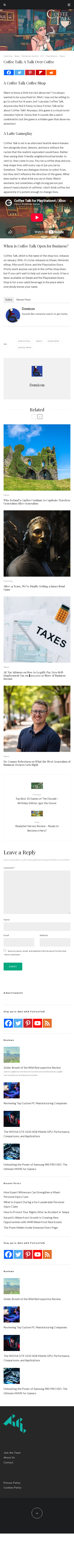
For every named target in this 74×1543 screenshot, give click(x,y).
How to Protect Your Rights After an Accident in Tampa (36, 1212)
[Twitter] (19, 72)
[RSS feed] (47, 1023)
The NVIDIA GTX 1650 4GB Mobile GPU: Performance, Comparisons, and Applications (37, 1134)
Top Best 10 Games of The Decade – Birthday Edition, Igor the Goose (37, 799)
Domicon (28, 309)
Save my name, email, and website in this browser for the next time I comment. (35, 953)
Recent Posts (24, 299)
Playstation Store (53, 277)
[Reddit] (51, 72)
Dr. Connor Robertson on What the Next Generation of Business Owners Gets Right (37, 763)
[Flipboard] (41, 72)
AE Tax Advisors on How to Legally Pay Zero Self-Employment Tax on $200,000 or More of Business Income (35, 675)
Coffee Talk (24, 341)
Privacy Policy (12, 1482)
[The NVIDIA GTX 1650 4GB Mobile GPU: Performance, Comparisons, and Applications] (12, 1119)
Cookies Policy (13, 1487)
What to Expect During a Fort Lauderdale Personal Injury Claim (34, 1204)
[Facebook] (9, 72)
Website (44, 935)
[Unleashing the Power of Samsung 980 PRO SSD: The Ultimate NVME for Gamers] (12, 1152)
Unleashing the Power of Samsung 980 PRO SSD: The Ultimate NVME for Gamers (35, 1167)
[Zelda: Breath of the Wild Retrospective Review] (12, 1055)
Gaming (8, 56)
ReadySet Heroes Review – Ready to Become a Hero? (37, 826)
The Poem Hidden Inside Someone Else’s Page (31, 1227)
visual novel (25, 347)
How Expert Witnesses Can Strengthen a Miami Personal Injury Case (32, 1194)
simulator (54, 341)
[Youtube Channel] (37, 1023)
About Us (9, 1457)
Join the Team (12, 1452)
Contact (8, 1462)
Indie (39, 341)
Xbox (62, 56)
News (17, 56)
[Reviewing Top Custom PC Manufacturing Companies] (12, 1090)
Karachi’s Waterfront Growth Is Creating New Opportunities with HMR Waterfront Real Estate (33, 1220)
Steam (29, 277)
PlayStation (52, 56)
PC (42, 56)
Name (7, 919)
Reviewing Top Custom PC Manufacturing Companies (35, 1103)
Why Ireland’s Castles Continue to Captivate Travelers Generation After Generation (37, 502)
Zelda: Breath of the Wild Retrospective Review (32, 1067)
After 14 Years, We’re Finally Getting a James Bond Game (34, 588)
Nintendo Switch (30, 56)
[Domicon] (13, 315)
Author (8, 299)
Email (6, 935)
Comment (9, 867)
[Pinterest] (30, 72)
